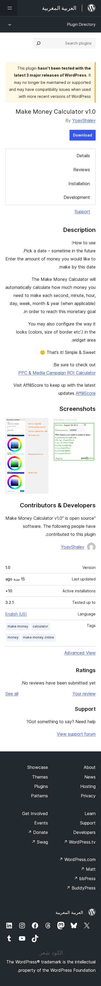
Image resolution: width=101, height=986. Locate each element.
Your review (84, 693)
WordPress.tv (80, 842)
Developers (84, 832)
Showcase (37, 767)
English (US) (16, 614)
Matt (88, 869)
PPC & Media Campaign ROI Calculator (57, 372)
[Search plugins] (38, 43)
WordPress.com (77, 859)
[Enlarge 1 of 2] (88, 425)
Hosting (88, 786)
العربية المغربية (69, 912)
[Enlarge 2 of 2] (41, 425)
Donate (38, 832)
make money (18, 626)
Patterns (39, 795)
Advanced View (80, 652)
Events (41, 823)
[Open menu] (8, 8)
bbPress (85, 878)
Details (83, 155)
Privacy (88, 795)
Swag (40, 842)
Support (82, 211)
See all (11, 693)
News (90, 777)
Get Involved (35, 813)
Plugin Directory (81, 24)
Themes (40, 777)
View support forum (76, 734)
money (13, 637)
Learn (90, 813)
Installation (79, 183)
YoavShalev (84, 120)
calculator (40, 626)
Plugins (41, 786)
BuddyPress (81, 888)
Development (77, 197)
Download (82, 135)
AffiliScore (86, 393)
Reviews (81, 169)
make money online (38, 637)
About (90, 767)
